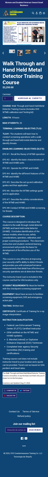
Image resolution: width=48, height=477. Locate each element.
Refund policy (24, 416)
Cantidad (6, 94)
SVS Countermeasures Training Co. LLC (26, 453)
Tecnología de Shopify (23, 457)
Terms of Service (30, 411)
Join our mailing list (24, 423)
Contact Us (14, 411)
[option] (12, 51)
